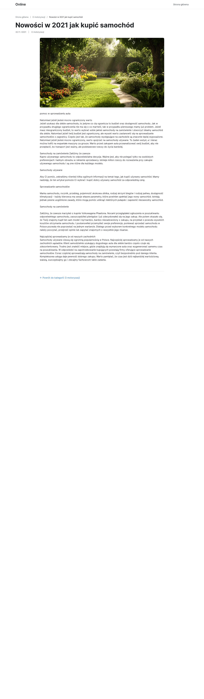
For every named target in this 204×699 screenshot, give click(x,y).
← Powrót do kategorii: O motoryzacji (60, 277)
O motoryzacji (39, 17)
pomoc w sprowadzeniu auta (55, 113)
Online (20, 4)
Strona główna (181, 4)
